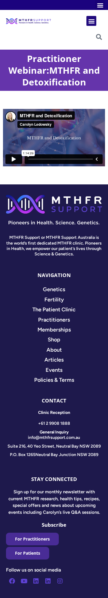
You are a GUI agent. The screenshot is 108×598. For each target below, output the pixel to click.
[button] (100, 5)
